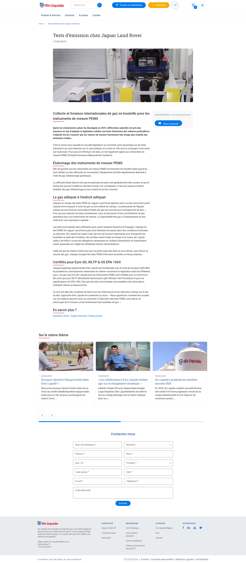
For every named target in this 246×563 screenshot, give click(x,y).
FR (175, 5)
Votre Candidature (134, 541)
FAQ (157, 533)
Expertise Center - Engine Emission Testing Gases (77, 316)
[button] (42, 415)
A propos (83, 15)
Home (41, 24)
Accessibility (202, 559)
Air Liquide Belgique (164, 528)
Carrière (96, 15)
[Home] (48, 523)
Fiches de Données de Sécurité (135, 547)
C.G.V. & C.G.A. (131, 559)
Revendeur (106, 538)
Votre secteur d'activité (132, 534)
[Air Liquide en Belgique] (52, 5)
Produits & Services (50, 15)
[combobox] (87, 5)
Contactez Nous (109, 533)
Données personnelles (162, 559)
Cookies (145, 559)
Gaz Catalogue (132, 528)
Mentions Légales (184, 559)
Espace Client (108, 528)
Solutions (69, 15)
